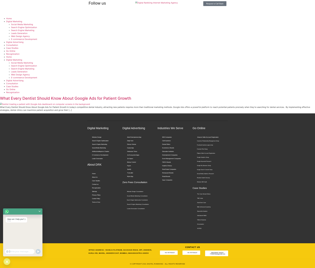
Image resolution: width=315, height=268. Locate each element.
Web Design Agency (20, 36)
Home (9, 18)
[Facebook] (92, 11)
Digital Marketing (14, 21)
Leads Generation (19, 33)
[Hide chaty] (7, 261)
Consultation (12, 45)
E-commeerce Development (24, 39)
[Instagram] (98, 11)
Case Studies (12, 48)
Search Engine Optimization (24, 27)
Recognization (12, 54)
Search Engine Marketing (22, 30)
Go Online (10, 51)
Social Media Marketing (22, 24)
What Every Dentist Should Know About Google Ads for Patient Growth (65, 98)
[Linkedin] (105, 11)
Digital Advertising (15, 42)
